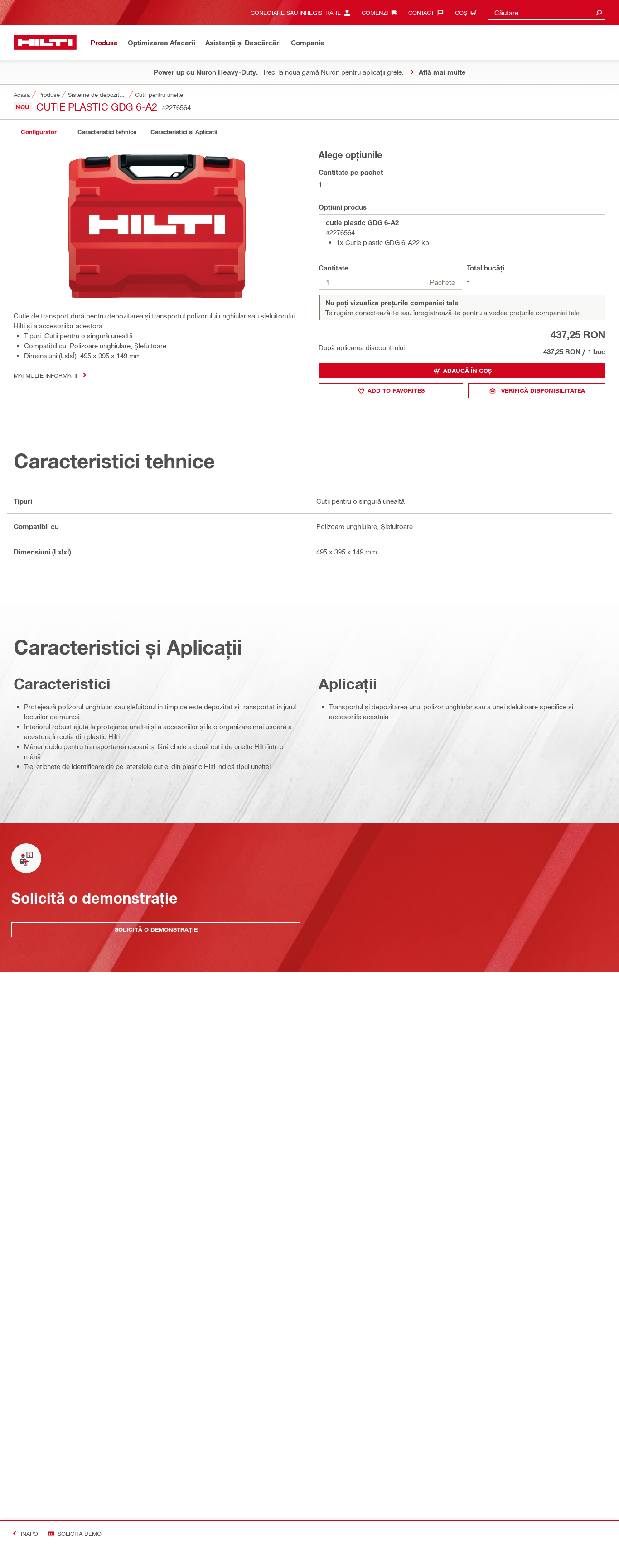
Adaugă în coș (467, 370)
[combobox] (546, 12)
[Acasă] (45, 42)
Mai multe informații (45, 375)
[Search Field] (599, 12)
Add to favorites (396, 390)
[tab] (38, 132)
